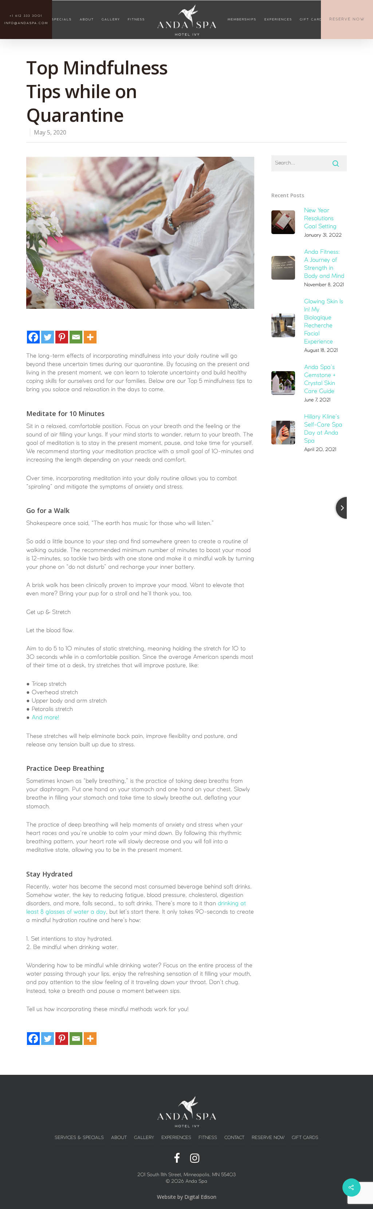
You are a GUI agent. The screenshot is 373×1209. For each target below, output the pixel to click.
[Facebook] (33, 337)
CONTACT (234, 1138)
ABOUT (87, 19)
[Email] (76, 337)
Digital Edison (200, 1196)
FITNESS (136, 19)
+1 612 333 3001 (26, 16)
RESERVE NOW (347, 19)
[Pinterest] (61, 337)
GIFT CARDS (312, 19)
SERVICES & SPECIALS (79, 1138)
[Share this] (176, 1159)
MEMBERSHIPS (242, 19)
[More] (90, 337)
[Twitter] (47, 337)
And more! (45, 717)
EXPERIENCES (278, 19)
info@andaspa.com (26, 23)
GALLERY (111, 19)
